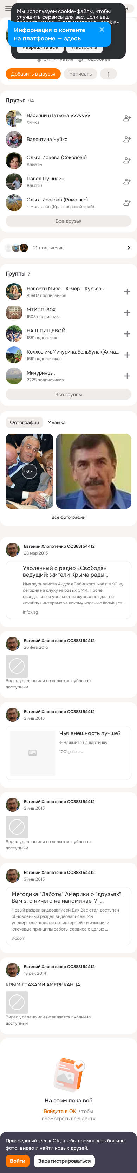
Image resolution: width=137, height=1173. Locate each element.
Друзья (16, 100)
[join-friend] (127, 118)
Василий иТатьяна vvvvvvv (58, 115)
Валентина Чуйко (47, 139)
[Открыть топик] (68, 985)
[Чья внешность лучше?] (68, 753)
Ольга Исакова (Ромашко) (57, 199)
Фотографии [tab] (24, 422)
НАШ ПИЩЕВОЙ (46, 331)
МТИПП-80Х (41, 309)
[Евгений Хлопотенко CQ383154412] (13, 550)
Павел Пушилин (45, 178)
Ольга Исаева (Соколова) (57, 157)
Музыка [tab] (56, 422)
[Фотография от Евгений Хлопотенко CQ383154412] (93, 471)
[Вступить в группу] (127, 291)
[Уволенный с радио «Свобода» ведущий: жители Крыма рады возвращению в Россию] (68, 590)
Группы (16, 273)
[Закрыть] (101, 30)
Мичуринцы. (41, 373)
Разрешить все (40, 47)
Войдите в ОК (60, 1111)
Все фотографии (68, 517)
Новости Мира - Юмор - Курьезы (66, 288)
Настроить (84, 47)
